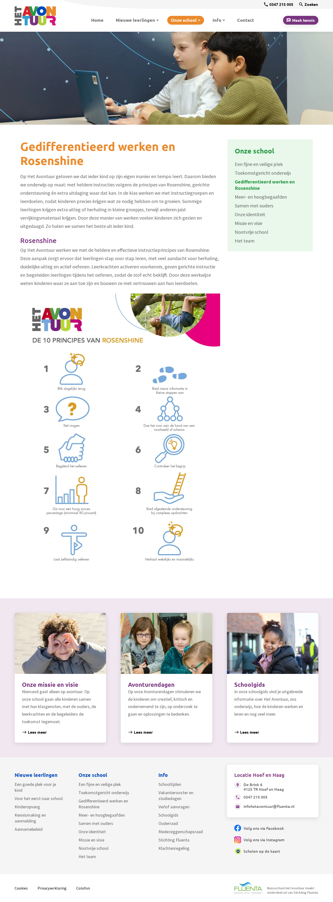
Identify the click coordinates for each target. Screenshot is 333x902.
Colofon (83, 888)
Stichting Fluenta (173, 840)
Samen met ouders (95, 823)
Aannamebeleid (29, 829)
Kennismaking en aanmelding (30, 818)
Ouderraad (168, 823)
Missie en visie (91, 840)
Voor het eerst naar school (39, 798)
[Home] (38, 16)
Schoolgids (168, 815)
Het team (87, 856)
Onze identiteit (92, 831)
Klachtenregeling (173, 848)
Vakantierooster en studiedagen (175, 795)
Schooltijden (169, 784)
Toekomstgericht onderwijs (103, 792)
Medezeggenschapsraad (180, 831)
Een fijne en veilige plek (99, 784)
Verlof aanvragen (173, 807)
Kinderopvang (27, 807)
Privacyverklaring (52, 888)
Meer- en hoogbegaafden (101, 815)
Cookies (21, 888)
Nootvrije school (93, 848)
